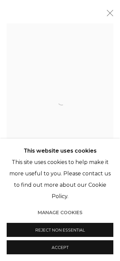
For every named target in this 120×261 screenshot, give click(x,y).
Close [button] (108, 15)
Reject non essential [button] (60, 230)
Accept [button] (60, 247)
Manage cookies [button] (60, 212)
